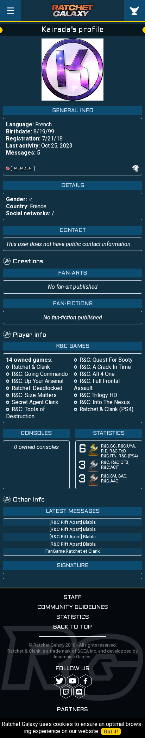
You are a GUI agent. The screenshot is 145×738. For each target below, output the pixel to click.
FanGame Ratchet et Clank (72, 551)
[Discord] (79, 692)
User (134, 10)
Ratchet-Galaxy (72, 10)
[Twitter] (59, 681)
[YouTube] (72, 681)
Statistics (72, 617)
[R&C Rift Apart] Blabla (73, 522)
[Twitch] (66, 692)
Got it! (111, 731)
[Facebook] (86, 681)
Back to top (72, 627)
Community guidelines (72, 607)
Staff (73, 597)
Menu (10, 10)
